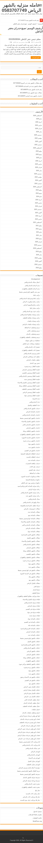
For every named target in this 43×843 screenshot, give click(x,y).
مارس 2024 (38, 203)
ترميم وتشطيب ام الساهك (32, 327)
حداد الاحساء (36, 399)
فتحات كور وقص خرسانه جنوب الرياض (29, 729)
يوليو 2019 (39, 251)
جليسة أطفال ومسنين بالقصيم (31, 373)
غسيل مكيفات (36, 709)
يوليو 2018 (39, 267)
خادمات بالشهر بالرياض (33, 428)
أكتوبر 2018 (38, 261)
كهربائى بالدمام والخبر (33, 755)
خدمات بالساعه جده (34, 460)
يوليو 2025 (39, 151)
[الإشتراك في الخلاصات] (0, 34)
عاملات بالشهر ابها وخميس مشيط (30, 638)
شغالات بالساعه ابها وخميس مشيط (29, 518)
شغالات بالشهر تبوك (34, 564)
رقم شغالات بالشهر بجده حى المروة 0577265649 (27, 83)
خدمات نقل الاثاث (35, 467)
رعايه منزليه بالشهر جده (33, 496)
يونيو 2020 (39, 238)
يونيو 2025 (39, 154)
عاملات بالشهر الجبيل (33, 641)
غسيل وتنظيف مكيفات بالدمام (31, 713)
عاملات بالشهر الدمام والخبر (32, 648)
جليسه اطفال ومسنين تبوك (32, 395)
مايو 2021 (39, 232)
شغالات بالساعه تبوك (34, 531)
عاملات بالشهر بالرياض (33, 654)
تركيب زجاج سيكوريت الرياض (31, 301)
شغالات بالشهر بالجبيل (33, 538)
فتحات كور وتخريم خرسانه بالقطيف (29, 722)
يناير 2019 (39, 254)
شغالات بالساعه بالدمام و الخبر (31, 525)
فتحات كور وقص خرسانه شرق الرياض (29, 732)
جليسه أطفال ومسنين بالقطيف (31, 389)
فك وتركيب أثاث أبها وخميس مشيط (29, 742)
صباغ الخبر (37, 586)
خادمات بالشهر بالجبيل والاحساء (31, 421)
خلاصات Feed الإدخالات (35, 815)
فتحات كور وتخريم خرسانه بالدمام (30, 719)
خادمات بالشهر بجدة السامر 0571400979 (30, 96)
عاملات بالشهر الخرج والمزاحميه (30, 645)
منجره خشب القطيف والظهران (31, 787)
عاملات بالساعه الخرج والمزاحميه (30, 628)
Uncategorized (35, 279)
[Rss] (23, 838)
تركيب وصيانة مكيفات (33, 321)
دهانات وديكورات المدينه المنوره (30, 476)
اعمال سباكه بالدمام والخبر (32, 282)
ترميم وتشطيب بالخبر (33, 331)
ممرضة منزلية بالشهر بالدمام (31, 777)
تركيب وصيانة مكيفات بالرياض (31, 324)
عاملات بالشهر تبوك (34, 670)
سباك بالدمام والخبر (34, 499)
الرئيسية (40, 24)
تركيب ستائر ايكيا (35, 308)
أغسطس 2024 (37, 187)
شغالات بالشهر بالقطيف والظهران (30, 557)
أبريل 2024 (38, 199)
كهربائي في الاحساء (34, 758)
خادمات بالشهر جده (34, 447)
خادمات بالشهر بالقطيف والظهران (30, 434)
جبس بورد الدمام (35, 363)
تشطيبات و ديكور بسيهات (32, 340)
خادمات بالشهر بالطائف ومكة (31, 431)
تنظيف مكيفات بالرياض (33, 360)
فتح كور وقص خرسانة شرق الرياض (30, 716)
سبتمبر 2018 (38, 264)
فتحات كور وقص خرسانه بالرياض (30, 725)
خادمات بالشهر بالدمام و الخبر (31, 424)
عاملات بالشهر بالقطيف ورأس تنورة (29, 664)
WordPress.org (37, 821)
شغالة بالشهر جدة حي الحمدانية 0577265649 (29, 86)
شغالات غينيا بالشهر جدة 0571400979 (31, 93)
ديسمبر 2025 (38, 135)
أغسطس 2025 (37, 148)
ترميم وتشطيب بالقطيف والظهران (30, 337)
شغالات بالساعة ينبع (34, 515)
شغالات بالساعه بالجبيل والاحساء (30, 522)
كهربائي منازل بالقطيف (33, 764)
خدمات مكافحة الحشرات (33, 463)
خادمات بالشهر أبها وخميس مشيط (30, 418)
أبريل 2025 (38, 161)
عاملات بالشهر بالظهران (33, 661)
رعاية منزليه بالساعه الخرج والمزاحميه (29, 486)
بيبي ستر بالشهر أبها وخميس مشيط (29, 292)
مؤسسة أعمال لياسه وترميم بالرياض (29, 768)
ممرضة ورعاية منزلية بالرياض (31, 781)
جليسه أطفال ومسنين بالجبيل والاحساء (29, 382)
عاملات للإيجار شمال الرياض (31, 690)
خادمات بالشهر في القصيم (32, 450)
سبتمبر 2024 (38, 183)
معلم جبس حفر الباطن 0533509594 (25, 39)
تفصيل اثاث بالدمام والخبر (32, 347)
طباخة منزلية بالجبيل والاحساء (31, 599)
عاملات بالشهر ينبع (34, 683)
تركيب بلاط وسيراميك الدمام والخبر (29, 298)
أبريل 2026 (38, 122)
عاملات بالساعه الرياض (33, 632)
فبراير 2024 (38, 206)
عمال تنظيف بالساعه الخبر (32, 700)
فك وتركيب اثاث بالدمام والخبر (31, 745)
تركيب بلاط (36, 295)
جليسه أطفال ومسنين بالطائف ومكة (29, 386)
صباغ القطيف (36, 593)
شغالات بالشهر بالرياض (33, 547)
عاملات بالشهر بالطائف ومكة (31, 658)
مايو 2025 (39, 157)
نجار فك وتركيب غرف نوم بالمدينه (30, 800)
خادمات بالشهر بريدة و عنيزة (31, 441)
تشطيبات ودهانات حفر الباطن (31, 344)
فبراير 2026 (38, 128)
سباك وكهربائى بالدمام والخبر (31, 502)
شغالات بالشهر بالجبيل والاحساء (31, 541)
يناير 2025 (39, 170)
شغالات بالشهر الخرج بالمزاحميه (30, 535)
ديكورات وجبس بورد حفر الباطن (20, 42)
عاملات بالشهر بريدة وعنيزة (32, 667)
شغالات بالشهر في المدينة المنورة (30, 573)
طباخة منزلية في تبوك (33, 612)
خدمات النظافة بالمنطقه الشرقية (30, 454)
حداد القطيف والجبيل (34, 405)
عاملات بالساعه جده (34, 635)
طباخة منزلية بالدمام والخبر (32, 602)
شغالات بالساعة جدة (34, 512)
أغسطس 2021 (37, 222)
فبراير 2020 (38, 242)
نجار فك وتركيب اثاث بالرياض (31, 797)
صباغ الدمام (36, 590)
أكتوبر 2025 (38, 141)
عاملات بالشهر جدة (34, 674)
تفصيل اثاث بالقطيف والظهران (31, 350)
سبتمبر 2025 (38, 144)
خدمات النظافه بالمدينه (33, 457)
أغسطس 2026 (37, 115)
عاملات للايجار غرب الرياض (32, 696)
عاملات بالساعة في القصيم (32, 622)
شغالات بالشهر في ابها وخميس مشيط (29, 570)
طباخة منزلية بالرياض (34, 606)
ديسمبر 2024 (38, 174)
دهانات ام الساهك (34, 473)
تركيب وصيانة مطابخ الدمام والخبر (30, 314)
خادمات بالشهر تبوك (34, 444)
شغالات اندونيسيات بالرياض (32, 509)
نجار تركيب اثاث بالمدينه (33, 793)
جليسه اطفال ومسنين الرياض (31, 392)
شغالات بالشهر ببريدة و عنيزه (31, 560)
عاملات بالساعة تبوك (34, 619)
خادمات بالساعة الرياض (33, 412)
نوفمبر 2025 (38, 138)
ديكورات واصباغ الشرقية (33, 479)
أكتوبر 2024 (38, 180)
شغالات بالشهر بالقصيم (33, 554)
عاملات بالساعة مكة (34, 625)
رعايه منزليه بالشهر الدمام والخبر (30, 492)
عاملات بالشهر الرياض (33, 651)
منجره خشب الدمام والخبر (32, 784)
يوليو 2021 (39, 225)
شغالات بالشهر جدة (34, 567)
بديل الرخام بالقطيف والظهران (31, 289)
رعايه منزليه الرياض (34, 489)
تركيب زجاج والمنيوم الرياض (31, 305)
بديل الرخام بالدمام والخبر (32, 285)
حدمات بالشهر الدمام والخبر (32, 408)
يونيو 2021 (39, 229)
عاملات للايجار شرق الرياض (32, 693)
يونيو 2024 (39, 193)
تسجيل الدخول (37, 811)
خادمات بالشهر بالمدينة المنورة (31, 437)
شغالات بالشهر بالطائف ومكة (31, 551)
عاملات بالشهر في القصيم (32, 680)
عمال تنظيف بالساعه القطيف (31, 706)
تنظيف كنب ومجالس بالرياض (31, 356)
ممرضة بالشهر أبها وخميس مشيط (30, 774)
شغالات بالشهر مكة (34, 577)
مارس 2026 (38, 125)
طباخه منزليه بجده (34, 615)
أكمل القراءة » (35, 57)
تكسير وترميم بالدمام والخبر (32, 353)
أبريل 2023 (38, 216)
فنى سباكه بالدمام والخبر (33, 748)
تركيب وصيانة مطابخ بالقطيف (31, 318)
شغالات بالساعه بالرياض (33, 528)
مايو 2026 (39, 119)
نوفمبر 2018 (38, 258)
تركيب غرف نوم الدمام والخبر (31, 311)
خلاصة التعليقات (37, 818)
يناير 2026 (39, 131)
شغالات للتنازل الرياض (33, 583)
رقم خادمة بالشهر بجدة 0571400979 (28, 20)
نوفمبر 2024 (38, 177)
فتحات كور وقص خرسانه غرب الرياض (29, 738)
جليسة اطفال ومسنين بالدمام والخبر (29, 376)
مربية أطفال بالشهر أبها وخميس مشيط (28, 771)
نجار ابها (37, 790)
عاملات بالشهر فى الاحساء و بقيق (30, 677)
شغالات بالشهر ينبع (34, 580)
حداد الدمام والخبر (34, 402)
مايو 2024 (39, 196)
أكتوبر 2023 (38, 212)
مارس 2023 (38, 219)
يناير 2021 (39, 235)
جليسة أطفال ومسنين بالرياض (31, 369)
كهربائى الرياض (35, 751)
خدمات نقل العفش (34, 470)
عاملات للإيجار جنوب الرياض (32, 687)
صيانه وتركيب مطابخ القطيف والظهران (28, 596)
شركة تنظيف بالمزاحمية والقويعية (30, 505)
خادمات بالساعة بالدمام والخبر (31, 415)
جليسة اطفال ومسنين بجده (32, 379)
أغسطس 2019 (37, 248)
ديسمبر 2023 (38, 209)
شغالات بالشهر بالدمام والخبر (31, 544)
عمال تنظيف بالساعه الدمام (32, 703)
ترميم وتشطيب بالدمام (33, 334)
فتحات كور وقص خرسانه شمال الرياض (29, 735)
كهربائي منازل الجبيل (34, 761)
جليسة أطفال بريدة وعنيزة (32, 366)
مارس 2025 (38, 164)
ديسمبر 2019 (38, 245)
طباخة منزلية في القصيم (33, 609)
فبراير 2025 (38, 167)
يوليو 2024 (39, 190)
